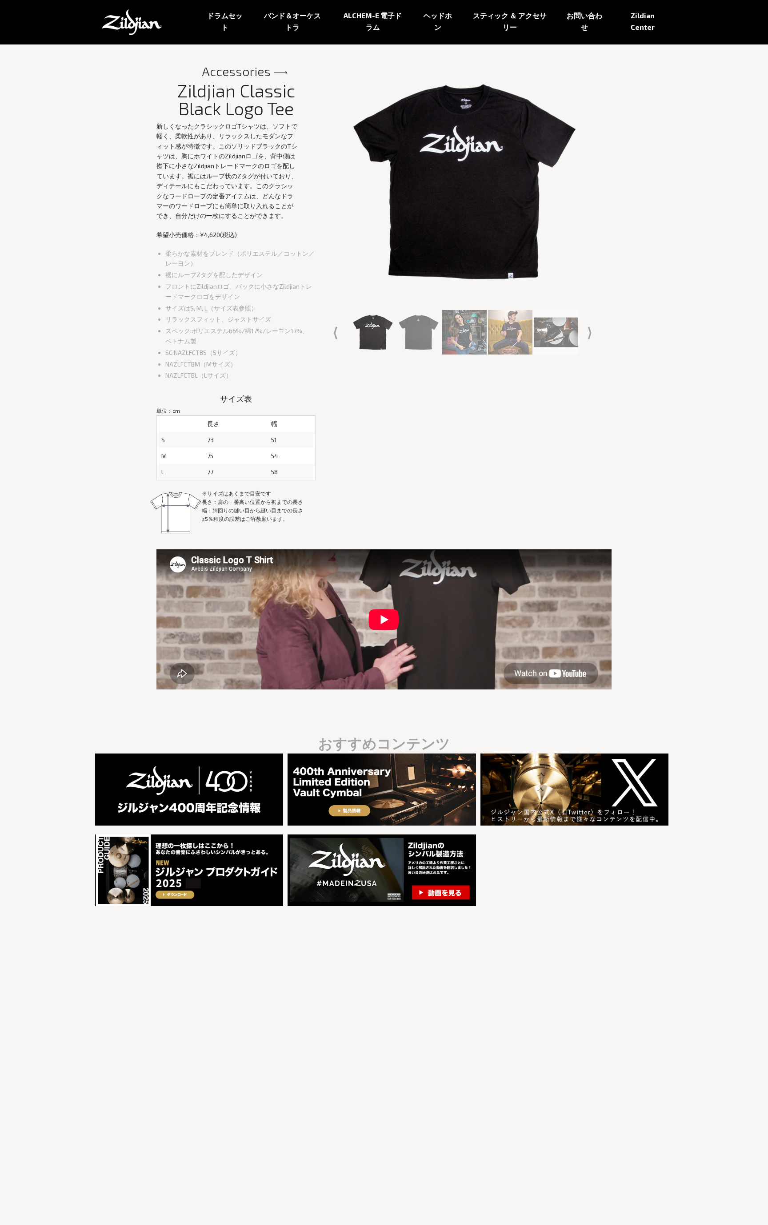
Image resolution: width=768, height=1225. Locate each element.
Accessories (236, 71)
